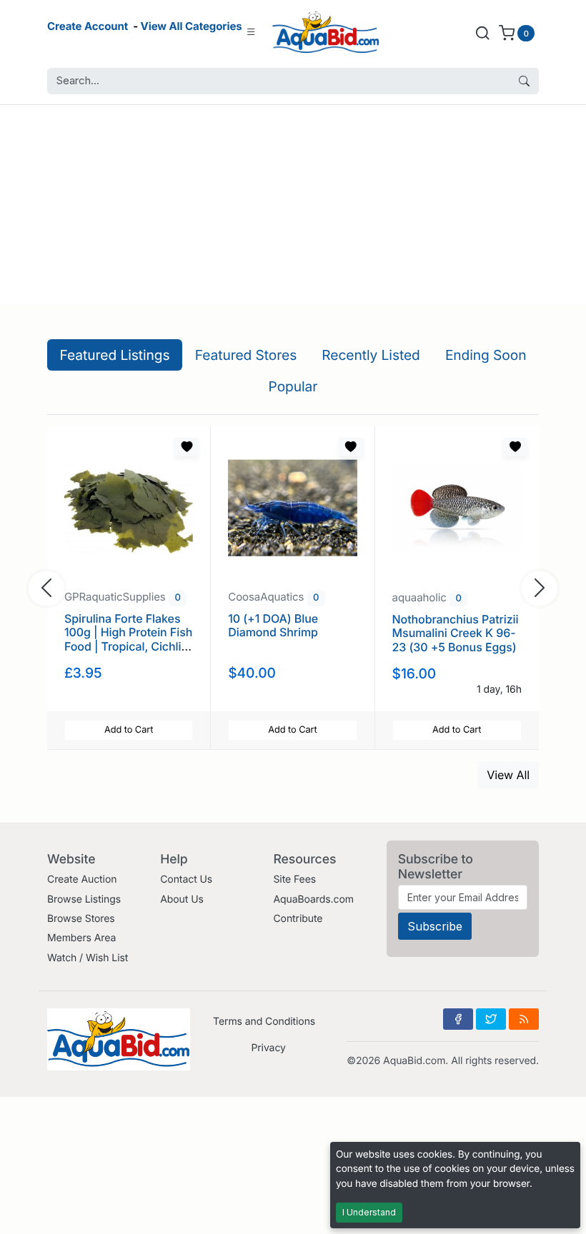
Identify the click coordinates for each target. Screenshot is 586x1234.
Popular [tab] (293, 386)
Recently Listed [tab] (370, 354)
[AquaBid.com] (325, 32)
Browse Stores (81, 919)
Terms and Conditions (264, 1021)
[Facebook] (458, 1019)
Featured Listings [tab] (115, 354)
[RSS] (524, 1019)
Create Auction (81, 879)
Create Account (87, 26)
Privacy (268, 1048)
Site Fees (294, 879)
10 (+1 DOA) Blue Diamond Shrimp (273, 625)
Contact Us (186, 879)
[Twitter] (491, 1019)
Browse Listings (84, 899)
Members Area (81, 938)
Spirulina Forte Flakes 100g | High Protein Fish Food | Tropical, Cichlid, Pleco (128, 639)
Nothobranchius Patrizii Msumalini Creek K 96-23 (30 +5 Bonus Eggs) (455, 632)
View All (508, 775)
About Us (182, 899)
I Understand (369, 1212)
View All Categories (191, 26)
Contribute (297, 919)
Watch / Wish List (87, 958)
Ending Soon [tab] (486, 354)
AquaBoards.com (313, 899)
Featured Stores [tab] (246, 354)
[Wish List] (186, 447)
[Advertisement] (293, 205)
